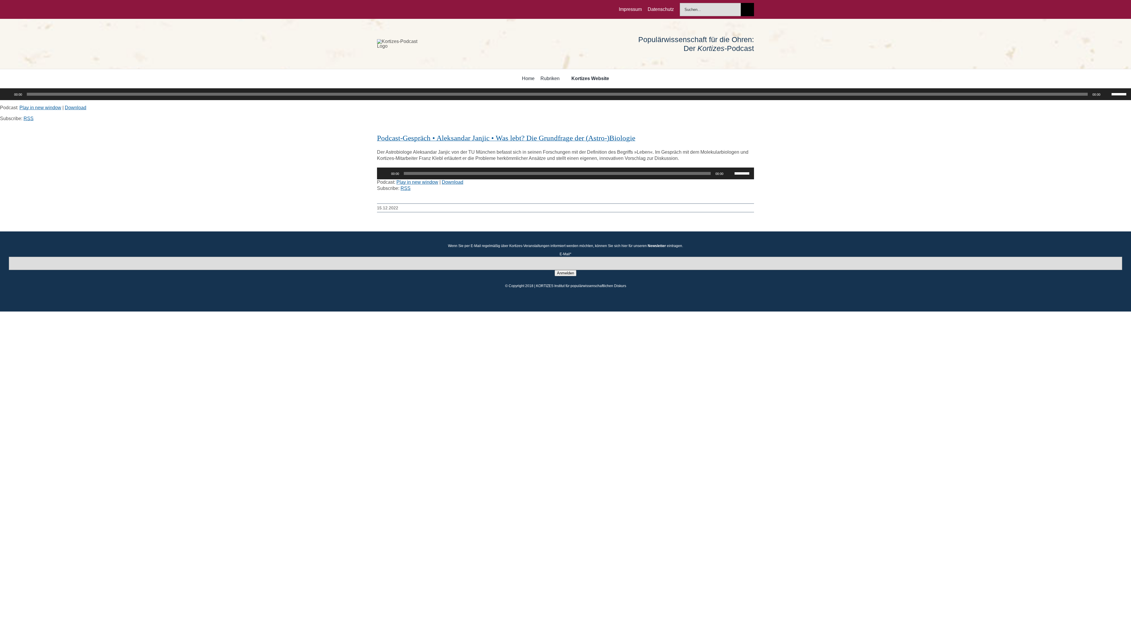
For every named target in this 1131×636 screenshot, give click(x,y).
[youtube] (407, 9)
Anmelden (565, 273)
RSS (29, 118)
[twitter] (388, 9)
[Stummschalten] (1107, 94)
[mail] (416, 9)
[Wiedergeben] (8, 94)
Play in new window (40, 107)
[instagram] (397, 9)
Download (75, 107)
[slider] (1120, 93)
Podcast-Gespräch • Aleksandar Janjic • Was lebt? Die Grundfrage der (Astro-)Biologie (506, 138)
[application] (565, 94)
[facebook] (379, 9)
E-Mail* (565, 254)
